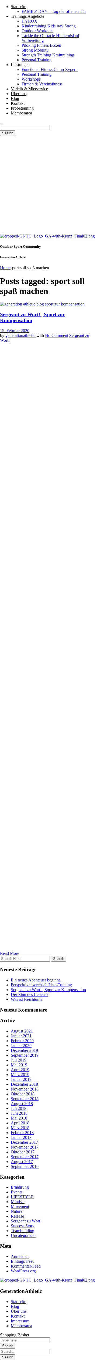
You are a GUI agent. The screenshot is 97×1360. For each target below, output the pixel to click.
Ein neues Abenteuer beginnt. (36, 980)
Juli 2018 (18, 1108)
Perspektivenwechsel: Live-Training (41, 985)
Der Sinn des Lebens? (29, 994)
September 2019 (25, 1055)
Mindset (18, 1201)
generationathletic (20, 335)
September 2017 (25, 1156)
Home (5, 267)
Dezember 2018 (24, 1084)
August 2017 (22, 1161)
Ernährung (20, 1187)
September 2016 (25, 1166)
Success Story (22, 1226)
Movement (20, 1206)
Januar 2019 (21, 1079)
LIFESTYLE (22, 1197)
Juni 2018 (19, 1113)
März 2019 (20, 1074)
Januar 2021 (21, 1036)
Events (16, 1192)
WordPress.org (23, 1271)
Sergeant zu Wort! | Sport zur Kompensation (48, 989)
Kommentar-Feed (26, 1266)
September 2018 (25, 1098)
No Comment (56, 335)
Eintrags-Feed (22, 1261)
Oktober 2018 (22, 1094)
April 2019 (20, 1069)
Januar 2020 (21, 1045)
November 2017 (25, 1147)
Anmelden (20, 1256)
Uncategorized (23, 1235)
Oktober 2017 (22, 1152)
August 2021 (22, 1031)
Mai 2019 (19, 1065)
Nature (16, 1211)
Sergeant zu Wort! (26, 1221)
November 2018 (25, 1089)
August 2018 (22, 1103)
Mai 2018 (19, 1118)
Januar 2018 (21, 1137)
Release (17, 1216)
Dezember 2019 (24, 1050)
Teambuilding (22, 1230)
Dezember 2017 (24, 1142)
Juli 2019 (18, 1060)
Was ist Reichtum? (26, 999)
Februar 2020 (22, 1040)
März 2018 (20, 1127)
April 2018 (20, 1123)
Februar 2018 (22, 1132)
